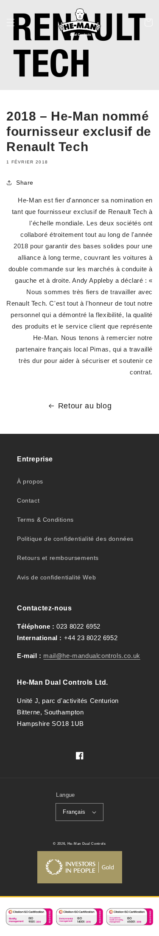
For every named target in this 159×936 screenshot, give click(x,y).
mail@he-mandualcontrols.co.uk (91, 655)
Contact (28, 500)
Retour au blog (85, 406)
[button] (10, 22)
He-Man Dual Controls (86, 843)
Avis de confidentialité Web (56, 577)
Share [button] (24, 182)
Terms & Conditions (45, 519)
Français (74, 812)
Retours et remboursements (58, 557)
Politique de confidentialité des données (75, 538)
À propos (30, 481)
